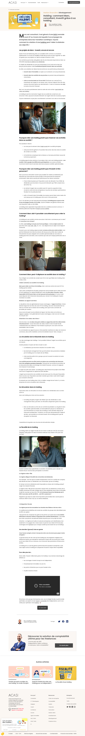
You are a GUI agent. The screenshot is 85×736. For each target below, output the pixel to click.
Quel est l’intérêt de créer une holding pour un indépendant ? (42, 682)
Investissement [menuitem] (52, 715)
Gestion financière (50, 13)
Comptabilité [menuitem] (52, 701)
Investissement (12, 679)
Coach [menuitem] (32, 707)
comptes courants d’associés (33, 363)
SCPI (42, 72)
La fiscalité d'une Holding (63, 682)
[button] (2, 733)
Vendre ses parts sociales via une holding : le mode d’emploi (18, 682)
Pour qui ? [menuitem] (23, 2)
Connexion (61, 2)
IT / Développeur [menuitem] (35, 701)
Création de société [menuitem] (71, 704)
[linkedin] (72, 706)
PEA (39, 202)
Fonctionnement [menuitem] (32, 2)
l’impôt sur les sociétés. (42, 208)
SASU (55, 34)
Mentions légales (28, 733)
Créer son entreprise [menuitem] (54, 698)
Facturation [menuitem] (51, 710)
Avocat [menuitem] (32, 712)
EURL (32, 225)
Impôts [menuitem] (50, 704)
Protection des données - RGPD (68, 733)
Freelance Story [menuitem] (52, 721)
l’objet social (44, 146)
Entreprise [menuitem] (69, 695)
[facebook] (70, 706)
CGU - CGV (18, 733)
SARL (35, 225)
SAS (29, 225)
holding (43, 42)
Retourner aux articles (14, 9)
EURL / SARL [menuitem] (33, 721)
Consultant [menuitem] (33, 698)
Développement (65, 13)
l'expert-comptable (41, 601)
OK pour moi (23, 729)
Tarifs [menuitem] (38, 2)
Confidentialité (54, 733)
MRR (64, 84)
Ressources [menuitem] (44, 2)
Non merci (6, 729)
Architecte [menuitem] (33, 710)
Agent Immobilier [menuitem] (35, 715)
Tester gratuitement (74, 2)
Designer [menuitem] (33, 704)
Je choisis (14, 729)
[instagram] (75, 706)
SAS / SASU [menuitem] (33, 718)
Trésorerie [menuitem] (51, 707)
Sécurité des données (41, 733)
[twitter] (67, 706)
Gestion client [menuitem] (52, 712)
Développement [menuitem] (53, 718)
